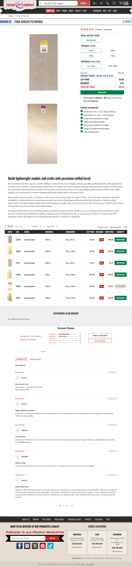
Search (83, 3)
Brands (36, 519)
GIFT (109, 10)
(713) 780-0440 (97, 543)
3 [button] (66, 506)
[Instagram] (27, 548)
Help (108, 519)
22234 (18, 239)
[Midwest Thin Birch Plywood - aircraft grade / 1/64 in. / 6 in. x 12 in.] (43, 63)
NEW (104, 10)
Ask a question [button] (100, 341)
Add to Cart (121, 239)
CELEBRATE (97, 10)
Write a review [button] (100, 336)
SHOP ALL (50, 10)
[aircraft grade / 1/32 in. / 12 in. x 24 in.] (10, 286)
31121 (18, 263)
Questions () (35, 359)
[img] (20, 372)
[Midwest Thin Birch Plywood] (43, 133)
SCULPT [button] (78, 10)
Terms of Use (90, 564)
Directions (78, 547)
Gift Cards (46, 519)
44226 (18, 274)
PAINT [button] (58, 10)
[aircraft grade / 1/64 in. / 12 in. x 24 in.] (10, 298)
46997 (18, 286)
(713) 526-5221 (77, 543)
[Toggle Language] (94, 3)
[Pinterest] (43, 548)
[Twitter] (35, 548)
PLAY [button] (84, 10)
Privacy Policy (80, 564)
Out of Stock (120, 286)
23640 (18, 251)
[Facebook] (19, 548)
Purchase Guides (74, 519)
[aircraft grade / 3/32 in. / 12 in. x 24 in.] (10, 251)
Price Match (59, 519)
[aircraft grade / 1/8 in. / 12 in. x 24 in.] (10, 275)
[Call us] (108, 3)
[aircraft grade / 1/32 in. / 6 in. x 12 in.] (10, 263)
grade (17, 226)
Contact (88, 519)
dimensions (50, 226)
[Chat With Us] (114, 3)
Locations (99, 519)
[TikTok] (50, 548)
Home (11, 16)
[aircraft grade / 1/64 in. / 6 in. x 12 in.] (10, 240)
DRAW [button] (64, 10)
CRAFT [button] (70, 10)
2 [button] (63, 506)
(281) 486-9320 (117, 547)
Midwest (6, 21)
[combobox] (59, 3)
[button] (87, 29)
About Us (25, 519)
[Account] (101, 3)
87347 (18, 298)
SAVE (115, 10)
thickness (34, 226)
